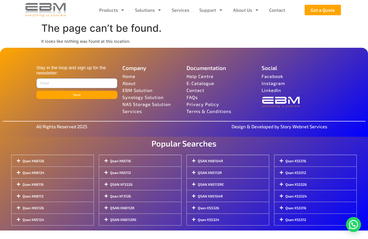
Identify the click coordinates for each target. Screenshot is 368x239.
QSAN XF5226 (121, 184)
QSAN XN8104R (210, 161)
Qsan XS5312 (295, 220)
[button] (353, 224)
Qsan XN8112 (33, 196)
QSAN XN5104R (210, 196)
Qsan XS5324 (208, 220)
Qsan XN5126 (33, 208)
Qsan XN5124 (33, 220)
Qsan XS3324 (296, 196)
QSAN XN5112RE (211, 184)
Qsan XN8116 (33, 184)
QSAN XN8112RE (123, 220)
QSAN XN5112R (210, 172)
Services (180, 10)
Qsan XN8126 (33, 161)
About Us (242, 10)
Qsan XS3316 (295, 208)
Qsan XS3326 (296, 184)
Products (108, 10)
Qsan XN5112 (120, 172)
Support (207, 10)
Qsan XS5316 (295, 161)
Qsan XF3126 (120, 196)
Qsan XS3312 (295, 172)
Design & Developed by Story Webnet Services (279, 126)
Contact (277, 10)
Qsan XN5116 (120, 161)
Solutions (145, 10)
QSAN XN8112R (122, 208)
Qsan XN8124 (33, 172)
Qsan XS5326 (208, 208)
